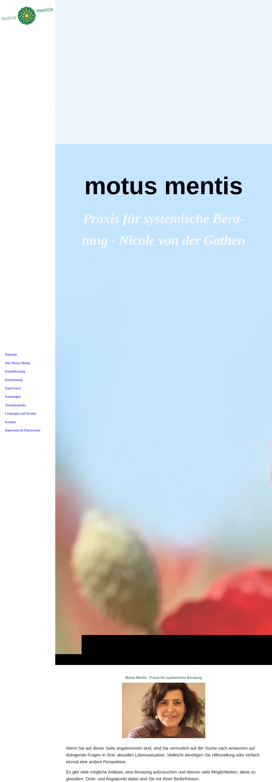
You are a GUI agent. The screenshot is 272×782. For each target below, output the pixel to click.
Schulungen (13, 396)
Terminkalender (15, 405)
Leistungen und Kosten (20, 413)
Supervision (13, 388)
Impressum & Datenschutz (22, 430)
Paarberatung (14, 380)
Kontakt (10, 422)
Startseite (11, 354)
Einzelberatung (15, 371)
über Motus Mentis (17, 363)
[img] (163, 332)
